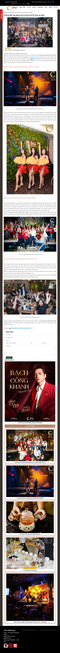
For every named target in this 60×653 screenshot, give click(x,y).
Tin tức (55, 7)
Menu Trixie (22, 7)
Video (45, 7)
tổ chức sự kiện (36, 58)
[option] (30, 392)
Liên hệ (50, 7)
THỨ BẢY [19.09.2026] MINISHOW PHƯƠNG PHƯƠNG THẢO (30, 422)
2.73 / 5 (14, 50)
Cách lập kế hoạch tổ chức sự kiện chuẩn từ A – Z (22, 328)
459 (17, 50)
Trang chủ (15, 7)
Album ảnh (40, 7)
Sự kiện (34, 7)
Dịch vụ (29, 7)
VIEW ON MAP (50, 2)
